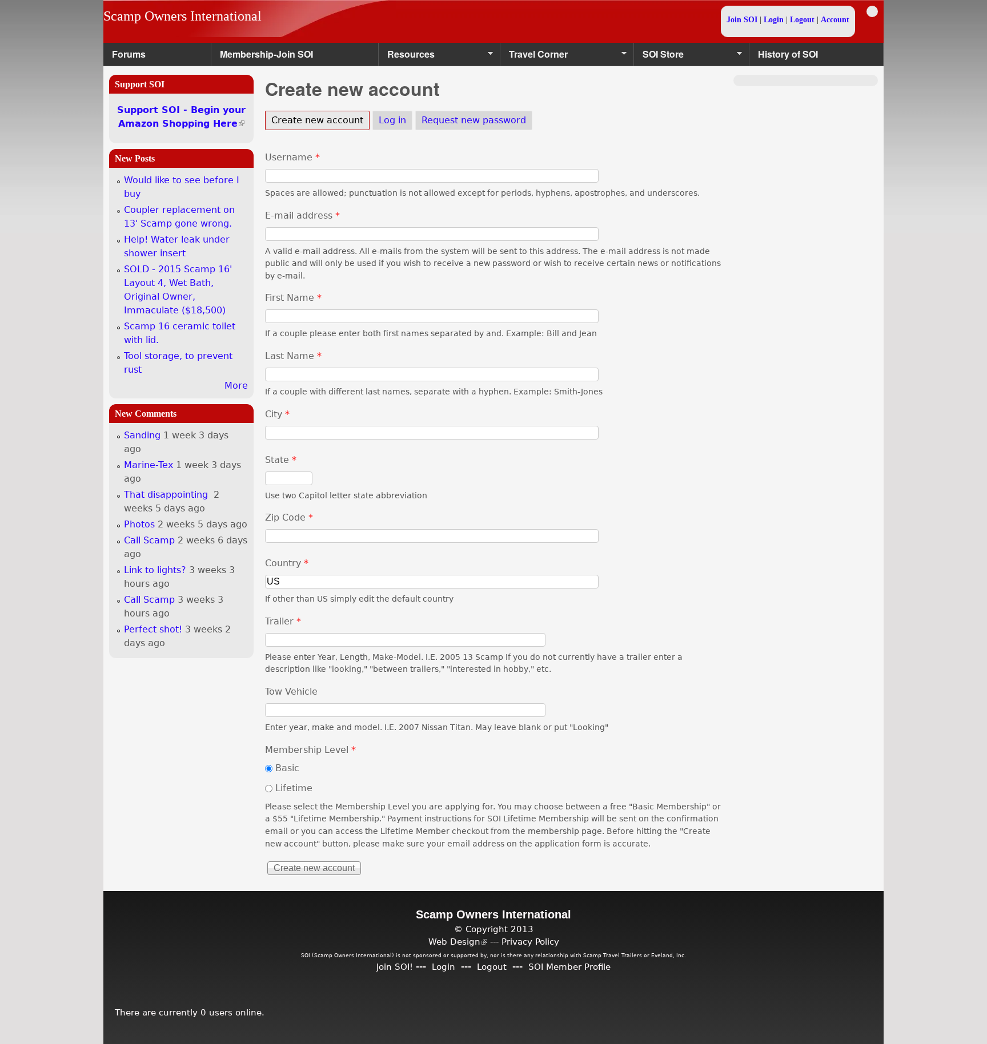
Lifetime (293, 788)
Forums (129, 54)
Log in (392, 120)
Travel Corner (534, 56)
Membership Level (310, 749)
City (277, 414)
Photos (139, 524)
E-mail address (302, 215)
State (280, 459)
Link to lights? (155, 570)
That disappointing (167, 494)
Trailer (283, 621)
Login (774, 19)
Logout (802, 19)
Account (835, 19)
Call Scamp (149, 540)
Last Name (293, 355)
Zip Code (289, 517)
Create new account (320, 120)
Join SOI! (394, 967)
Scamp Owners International (182, 16)
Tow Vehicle (291, 691)
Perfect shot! (153, 629)
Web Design (457, 941)
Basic (287, 768)
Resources (407, 56)
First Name (293, 297)
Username (292, 157)
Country (286, 563)
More (236, 385)
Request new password (474, 120)
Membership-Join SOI (266, 54)
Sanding (142, 435)
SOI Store (659, 56)
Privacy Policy (530, 941)
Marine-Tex (148, 464)
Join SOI (742, 19)
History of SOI (788, 54)
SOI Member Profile (569, 967)
